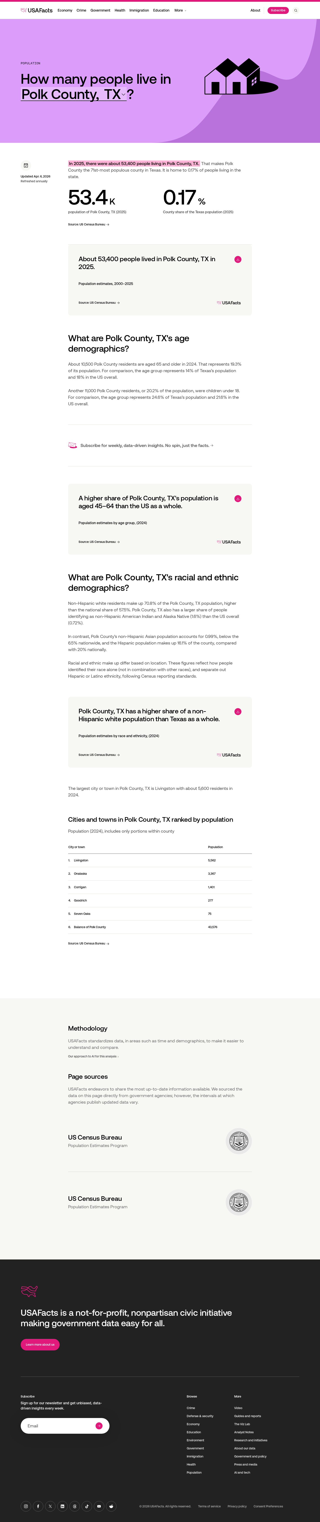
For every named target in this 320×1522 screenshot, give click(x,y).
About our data (244, 1448)
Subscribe (278, 10)
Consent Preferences (268, 1506)
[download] (237, 259)
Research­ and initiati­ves (250, 1440)
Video (238, 1408)
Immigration (139, 10)
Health (120, 10)
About (255, 10)
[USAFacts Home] (36, 10)
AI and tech (242, 1472)
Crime (81, 10)
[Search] (295, 10)
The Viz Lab (242, 1424)
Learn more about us (40, 1344)
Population (30, 63)
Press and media (245, 1464)
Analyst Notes (244, 1432)
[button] (74, 94)
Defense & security (200, 1416)
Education (161, 10)
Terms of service (209, 1506)
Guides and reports (247, 1416)
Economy (65, 10)
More (179, 10)
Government (100, 10)
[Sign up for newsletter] (99, 1425)
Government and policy (250, 1456)
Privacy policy (237, 1506)
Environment (195, 1440)
